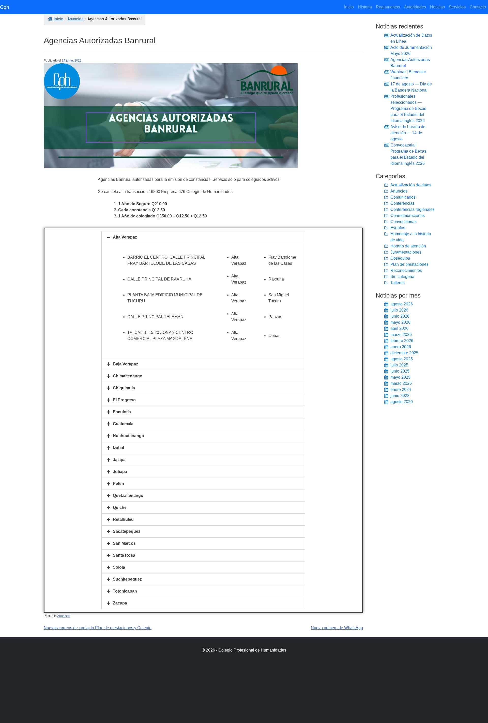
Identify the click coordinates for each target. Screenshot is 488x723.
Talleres (397, 283)
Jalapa (119, 460)
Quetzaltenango (128, 495)
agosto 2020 (401, 402)
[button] (203, 237)
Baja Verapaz (125, 364)
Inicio (350, 7)
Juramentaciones (405, 252)
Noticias (437, 7)
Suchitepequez (127, 579)
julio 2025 (399, 365)
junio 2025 (399, 371)
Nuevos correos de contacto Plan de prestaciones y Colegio (97, 628)
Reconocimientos (406, 270)
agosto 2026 (401, 304)
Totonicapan (125, 591)
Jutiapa (120, 471)
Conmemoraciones (407, 215)
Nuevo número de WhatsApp (337, 628)
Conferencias (402, 203)
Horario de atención (408, 246)
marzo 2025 (401, 383)
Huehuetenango (128, 436)
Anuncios (75, 19)
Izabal (118, 448)
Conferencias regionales (412, 209)
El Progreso (124, 400)
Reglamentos (388, 7)
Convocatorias (403, 221)
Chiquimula (124, 388)
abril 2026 (399, 328)
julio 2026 (399, 310)
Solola (119, 567)
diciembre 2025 (404, 353)
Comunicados (403, 197)
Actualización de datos (410, 185)
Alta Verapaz (125, 237)
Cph (4, 7)
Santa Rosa (124, 555)
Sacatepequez (126, 531)
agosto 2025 (401, 359)
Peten (118, 483)
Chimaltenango (127, 376)
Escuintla (122, 412)
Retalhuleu (123, 519)
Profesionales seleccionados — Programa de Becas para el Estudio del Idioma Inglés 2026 (408, 108)
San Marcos (124, 543)
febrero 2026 (401, 340)
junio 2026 (399, 316)
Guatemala (123, 424)
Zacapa (120, 603)
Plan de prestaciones (409, 264)
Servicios (457, 7)
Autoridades (415, 7)
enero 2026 (400, 347)
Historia (365, 7)
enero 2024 (400, 389)
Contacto (478, 7)
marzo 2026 (401, 334)
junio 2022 (399, 395)
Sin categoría (402, 276)
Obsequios (400, 258)
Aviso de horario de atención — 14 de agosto (407, 133)
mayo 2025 (400, 377)
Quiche (120, 507)
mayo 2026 (400, 322)
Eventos (397, 228)
